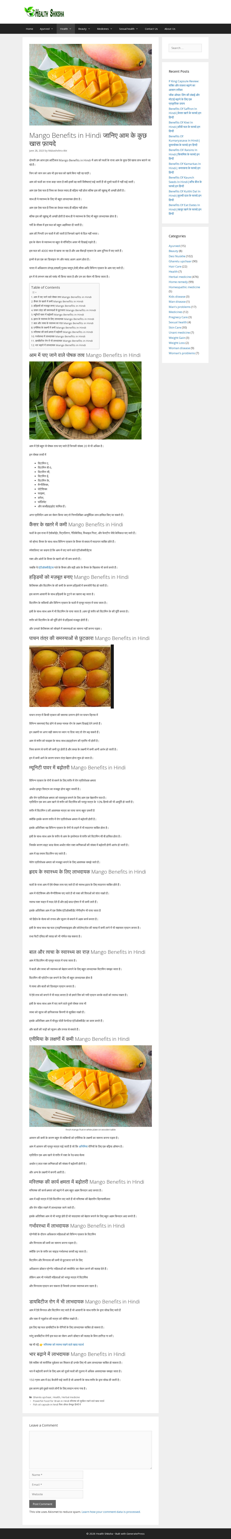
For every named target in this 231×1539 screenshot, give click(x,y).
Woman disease (179, 348)
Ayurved (45, 28)
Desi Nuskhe (177, 256)
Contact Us (151, 28)
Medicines (103, 28)
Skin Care (175, 327)
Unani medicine (179, 332)
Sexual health (126, 28)
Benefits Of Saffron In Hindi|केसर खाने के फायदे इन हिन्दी (185, 113)
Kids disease (177, 296)
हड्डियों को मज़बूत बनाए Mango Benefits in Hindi (59, 305)
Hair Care (175, 266)
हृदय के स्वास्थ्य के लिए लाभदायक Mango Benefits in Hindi (64, 319)
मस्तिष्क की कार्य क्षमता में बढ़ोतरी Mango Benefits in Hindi (63, 332)
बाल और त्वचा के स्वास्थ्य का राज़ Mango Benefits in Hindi (63, 323)
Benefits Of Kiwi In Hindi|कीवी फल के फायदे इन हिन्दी (184, 126)
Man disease (177, 302)
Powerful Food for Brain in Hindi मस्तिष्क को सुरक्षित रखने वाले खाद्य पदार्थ (68, 1401)
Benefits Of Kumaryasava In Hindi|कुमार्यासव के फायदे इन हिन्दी (184, 140)
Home (29, 28)
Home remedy (178, 282)
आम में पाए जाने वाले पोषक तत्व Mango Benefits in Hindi (62, 297)
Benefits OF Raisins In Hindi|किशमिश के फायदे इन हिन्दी (184, 154)
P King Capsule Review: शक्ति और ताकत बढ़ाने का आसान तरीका (184, 85)
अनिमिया (83, 1146)
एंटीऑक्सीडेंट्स (46, 567)
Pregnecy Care (178, 317)
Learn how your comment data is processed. (111, 1512)
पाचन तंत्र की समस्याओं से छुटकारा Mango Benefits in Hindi (65, 310)
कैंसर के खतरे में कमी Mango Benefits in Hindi (58, 301)
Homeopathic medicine (184, 287)
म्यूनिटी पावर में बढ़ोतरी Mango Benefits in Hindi (59, 314)
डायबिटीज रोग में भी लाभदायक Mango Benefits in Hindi (64, 340)
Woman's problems (182, 353)
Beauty (82, 28)
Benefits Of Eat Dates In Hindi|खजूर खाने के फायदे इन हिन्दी (185, 209)
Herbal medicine (71, 1397)
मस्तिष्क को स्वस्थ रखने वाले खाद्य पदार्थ (64, 1344)
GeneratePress (135, 1533)
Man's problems (180, 307)
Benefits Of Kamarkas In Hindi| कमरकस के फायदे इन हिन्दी (185, 168)
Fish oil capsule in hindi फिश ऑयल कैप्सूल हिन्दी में (57, 1404)
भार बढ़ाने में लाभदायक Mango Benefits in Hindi (60, 345)
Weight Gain (177, 338)
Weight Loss (177, 343)
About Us (170, 28)
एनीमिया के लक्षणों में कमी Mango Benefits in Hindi (60, 327)
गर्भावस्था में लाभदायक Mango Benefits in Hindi (60, 336)
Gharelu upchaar (42, 1397)
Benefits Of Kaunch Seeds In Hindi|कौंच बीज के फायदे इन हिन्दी (185, 181)
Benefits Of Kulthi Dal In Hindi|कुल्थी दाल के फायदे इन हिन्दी (185, 195)
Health (64, 28)
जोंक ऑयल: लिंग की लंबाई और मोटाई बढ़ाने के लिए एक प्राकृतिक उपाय (184, 99)
